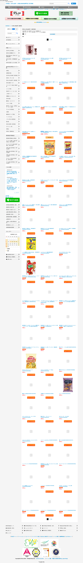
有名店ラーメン (27, 9)
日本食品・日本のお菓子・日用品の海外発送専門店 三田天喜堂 (19, 3)
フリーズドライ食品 (35, 536)
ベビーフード (33, 9)
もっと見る (16, 192)
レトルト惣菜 (52, 9)
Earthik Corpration (40, 558)
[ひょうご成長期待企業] (46, 552)
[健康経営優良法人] (44, 543)
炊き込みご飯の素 (44, 536)
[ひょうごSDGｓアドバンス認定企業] (54, 543)
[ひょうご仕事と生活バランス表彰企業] (27, 552)
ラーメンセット (21, 536)
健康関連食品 (62, 536)
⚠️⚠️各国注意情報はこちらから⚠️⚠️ (41, 22)
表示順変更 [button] (53, 34)
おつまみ (46, 9)
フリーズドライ (41, 9)
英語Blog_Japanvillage (63, 558)
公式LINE (7, 195)
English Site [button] (41, 561)
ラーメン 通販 (48, 558)
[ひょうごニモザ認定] (31, 543)
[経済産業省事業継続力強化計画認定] (36, 552)
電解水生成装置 (55, 558)
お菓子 (57, 9)
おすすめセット (63, 9)
